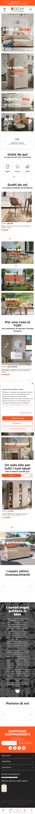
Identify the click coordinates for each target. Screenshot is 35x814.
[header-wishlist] (30, 9)
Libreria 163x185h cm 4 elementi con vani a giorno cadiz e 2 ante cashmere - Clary (15, 514)
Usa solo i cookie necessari (17, 429)
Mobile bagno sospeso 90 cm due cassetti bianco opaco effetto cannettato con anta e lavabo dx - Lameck (16, 370)
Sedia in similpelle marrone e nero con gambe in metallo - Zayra (16, 226)
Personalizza (16, 423)
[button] (4, 141)
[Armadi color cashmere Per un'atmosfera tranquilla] (17, 51)
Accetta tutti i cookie (17, 418)
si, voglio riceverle (25, 743)
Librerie (11, 475)
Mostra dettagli (25, 413)
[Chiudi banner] (32, 383)
